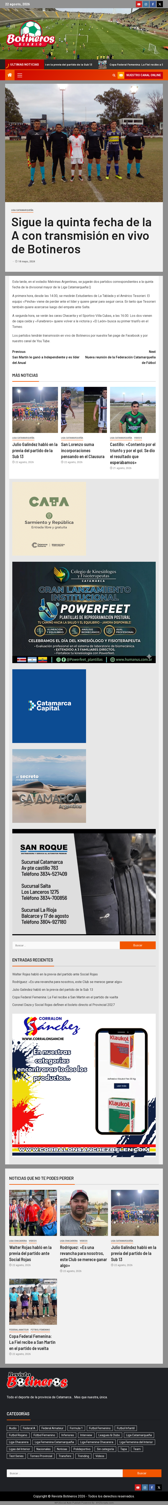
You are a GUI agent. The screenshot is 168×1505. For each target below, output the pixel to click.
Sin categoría (105, 1449)
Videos (138, 438)
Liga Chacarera (18, 1241)
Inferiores (67, 1435)
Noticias (62, 1449)
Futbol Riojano (18, 1435)
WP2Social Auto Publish (67, 1503)
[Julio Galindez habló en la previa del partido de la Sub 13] (35, 410)
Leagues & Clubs (109, 1435)
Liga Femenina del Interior (136, 1442)
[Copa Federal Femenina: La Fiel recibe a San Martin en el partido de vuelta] (33, 1302)
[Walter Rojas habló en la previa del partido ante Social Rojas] (33, 1213)
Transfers (65, 1456)
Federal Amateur (19, 1330)
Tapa (123, 1449)
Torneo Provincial (41, 1456)
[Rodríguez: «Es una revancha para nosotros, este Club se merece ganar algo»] (84, 1213)
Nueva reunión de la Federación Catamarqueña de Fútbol (120, 357)
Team (137, 1449)
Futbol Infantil (126, 1428)
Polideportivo (82, 1449)
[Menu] (19, 75)
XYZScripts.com (105, 1503)
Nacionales (43, 1449)
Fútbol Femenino (40, 1330)
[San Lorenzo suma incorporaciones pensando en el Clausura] (84, 410)
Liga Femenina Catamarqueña (54, 1442)
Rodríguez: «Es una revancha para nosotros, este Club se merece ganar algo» (67, 982)
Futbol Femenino (100, 1428)
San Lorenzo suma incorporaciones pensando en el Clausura (82, 450)
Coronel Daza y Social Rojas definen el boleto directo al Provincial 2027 (63, 1005)
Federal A (29, 1428)
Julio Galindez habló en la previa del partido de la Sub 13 (35, 450)
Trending (83, 1456)
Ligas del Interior (19, 1449)
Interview (86, 1435)
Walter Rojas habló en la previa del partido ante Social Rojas (55, 974)
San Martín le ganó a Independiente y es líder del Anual (45, 357)
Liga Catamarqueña (22, 210)
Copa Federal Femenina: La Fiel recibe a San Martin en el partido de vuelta (65, 64)
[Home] (10, 75)
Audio (13, 1428)
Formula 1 (76, 1428)
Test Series (16, 1456)
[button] (19, 75)
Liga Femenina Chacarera (96, 1442)
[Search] (114, 75)
